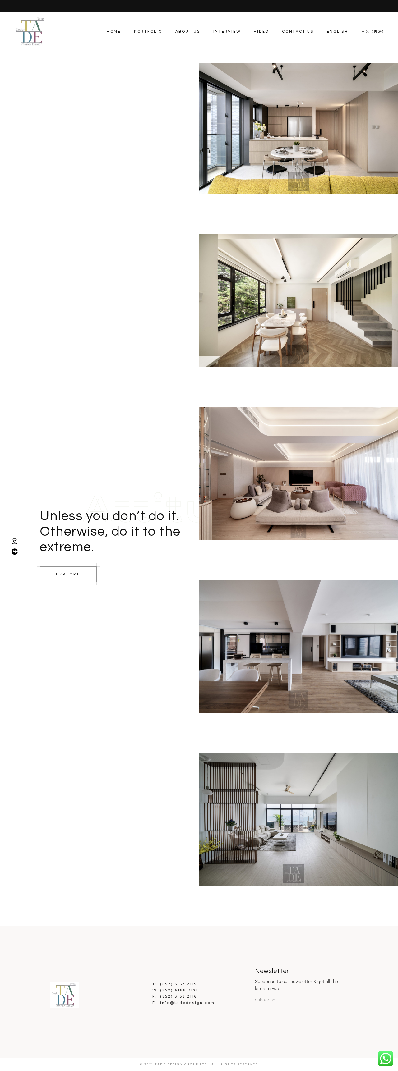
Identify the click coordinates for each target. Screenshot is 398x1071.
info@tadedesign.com (187, 1002)
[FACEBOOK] (16, 551)
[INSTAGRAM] (16, 541)
